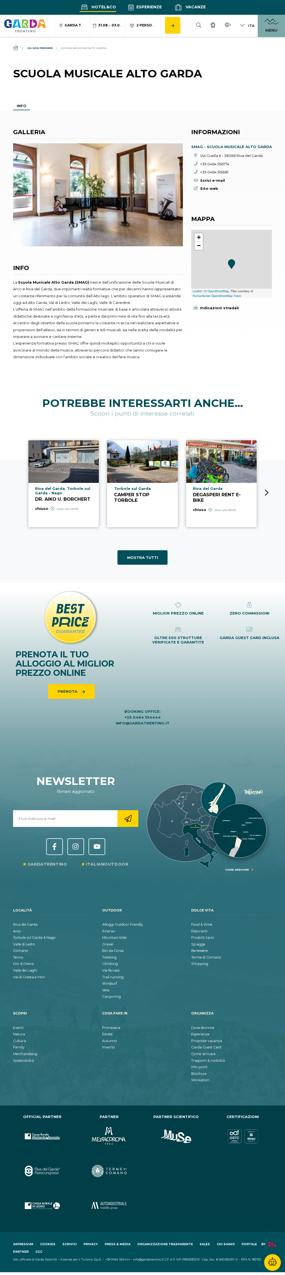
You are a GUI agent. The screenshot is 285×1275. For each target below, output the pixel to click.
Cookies (47, 1244)
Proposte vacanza (206, 1041)
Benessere (199, 951)
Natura (19, 1034)
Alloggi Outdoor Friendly (122, 924)
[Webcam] (213, 26)
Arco (17, 931)
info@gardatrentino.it (142, 723)
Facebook (54, 846)
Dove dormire (202, 1028)
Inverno (108, 1047)
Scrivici (69, 1244)
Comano (20, 951)
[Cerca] (198, 26)
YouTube (97, 846)
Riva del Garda (25, 924)
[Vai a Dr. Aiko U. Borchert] (63, 483)
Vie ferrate (111, 970)
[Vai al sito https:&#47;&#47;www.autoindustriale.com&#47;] (109, 1205)
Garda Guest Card (206, 1047)
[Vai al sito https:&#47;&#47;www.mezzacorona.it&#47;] (109, 1136)
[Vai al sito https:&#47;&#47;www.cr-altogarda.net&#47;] (42, 1136)
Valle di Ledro (24, 944)
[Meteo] (227, 26)
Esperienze (148, 6)
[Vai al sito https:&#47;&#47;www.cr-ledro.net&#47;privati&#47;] (42, 1205)
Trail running (113, 977)
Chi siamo (226, 1244)
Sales (205, 1244)
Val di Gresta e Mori (29, 977)
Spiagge (198, 944)
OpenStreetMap (218, 291)
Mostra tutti (142, 557)
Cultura (19, 1041)
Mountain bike (114, 937)
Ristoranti (199, 931)
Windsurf (109, 983)
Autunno (109, 1041)
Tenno (18, 957)
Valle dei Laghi (25, 970)
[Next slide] (267, 493)
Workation (200, 1080)
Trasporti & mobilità (208, 1060)
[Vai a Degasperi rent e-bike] (221, 483)
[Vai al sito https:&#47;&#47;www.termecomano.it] (109, 1171)
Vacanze (195, 6)
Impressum (23, 1244)
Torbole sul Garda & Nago (34, 937)
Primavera (111, 1028)
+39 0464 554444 (142, 717)
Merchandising (25, 1054)
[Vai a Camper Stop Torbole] (142, 483)
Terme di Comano (206, 957)
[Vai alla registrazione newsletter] (127, 818)
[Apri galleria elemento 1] (98, 194)
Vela (105, 990)
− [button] (199, 245)
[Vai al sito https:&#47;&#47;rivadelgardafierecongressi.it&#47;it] (42, 1171)
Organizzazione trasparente (165, 1244)
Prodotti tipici (202, 937)
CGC (38, 1252)
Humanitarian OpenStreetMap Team (217, 295)
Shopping (199, 964)
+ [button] (199, 237)
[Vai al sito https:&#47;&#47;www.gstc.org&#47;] (242, 1136)
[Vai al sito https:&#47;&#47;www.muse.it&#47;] (176, 1136)
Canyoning (111, 996)
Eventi (18, 1028)
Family (18, 1047)
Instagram (75, 846)
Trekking (109, 957)
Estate (107, 1034)
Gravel (107, 944)
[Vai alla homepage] (25, 25)
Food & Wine (201, 924)
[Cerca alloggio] (172, 25)
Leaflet (197, 291)
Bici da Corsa (113, 951)
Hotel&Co (103, 6)
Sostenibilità (23, 1060)
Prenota (68, 691)
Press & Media (118, 1244)
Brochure (199, 1074)
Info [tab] (21, 106)
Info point (199, 1067)
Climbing (110, 964)
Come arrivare (203, 1054)
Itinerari (108, 931)
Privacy (90, 1244)
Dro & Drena (23, 964)
